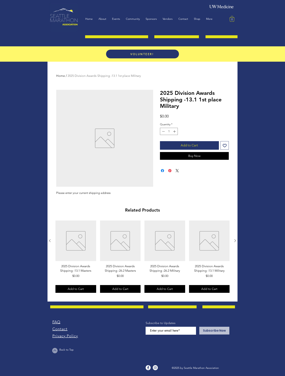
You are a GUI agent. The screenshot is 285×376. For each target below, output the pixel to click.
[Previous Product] (50, 240)
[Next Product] (235, 240)
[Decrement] (163, 131)
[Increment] (174, 131)
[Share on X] (177, 170)
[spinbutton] (168, 131)
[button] (116, 19)
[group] (143, 256)
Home (60, 76)
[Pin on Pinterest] (170, 170)
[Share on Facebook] (162, 170)
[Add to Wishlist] (224, 145)
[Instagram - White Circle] (155, 367)
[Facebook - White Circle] (148, 367)
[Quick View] (75, 240)
